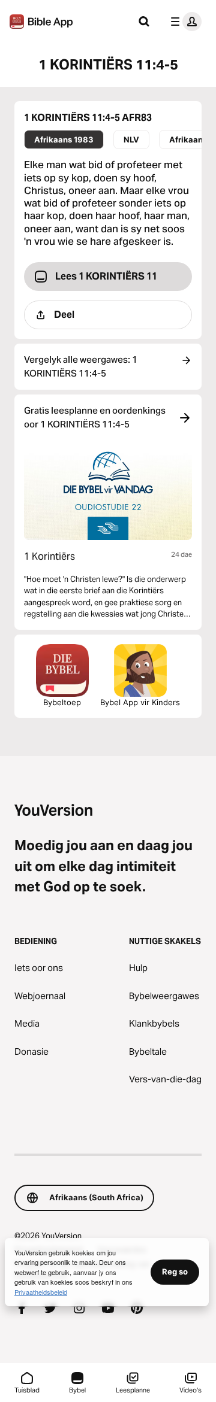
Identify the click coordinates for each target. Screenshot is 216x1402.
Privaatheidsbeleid (40, 1292)
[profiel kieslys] (183, 22)
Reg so (175, 1271)
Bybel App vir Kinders (140, 702)
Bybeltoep (62, 702)
